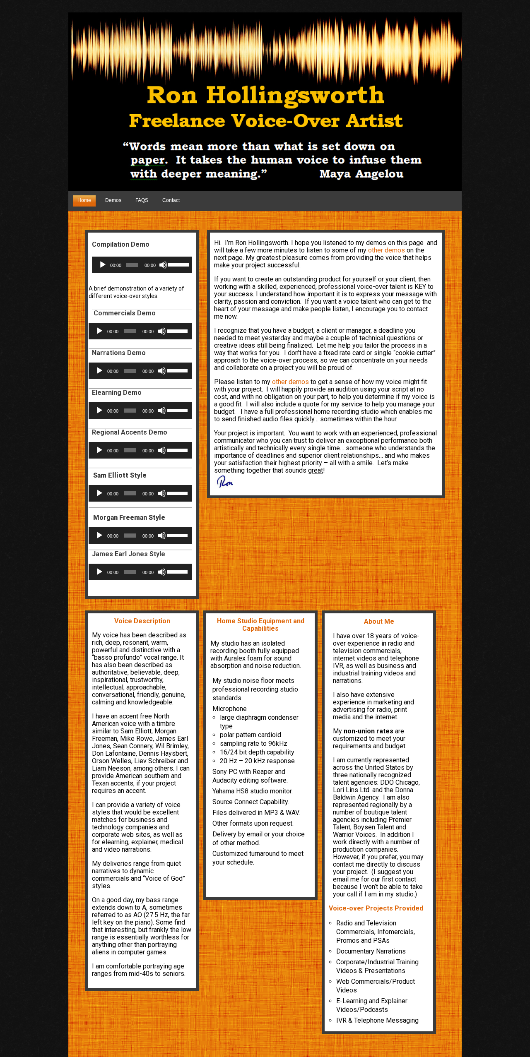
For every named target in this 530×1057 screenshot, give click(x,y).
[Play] (103, 265)
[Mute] (163, 265)
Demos (113, 200)
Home (84, 200)
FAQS (141, 200)
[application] (142, 265)
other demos (386, 250)
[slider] (178, 264)
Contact (171, 200)
